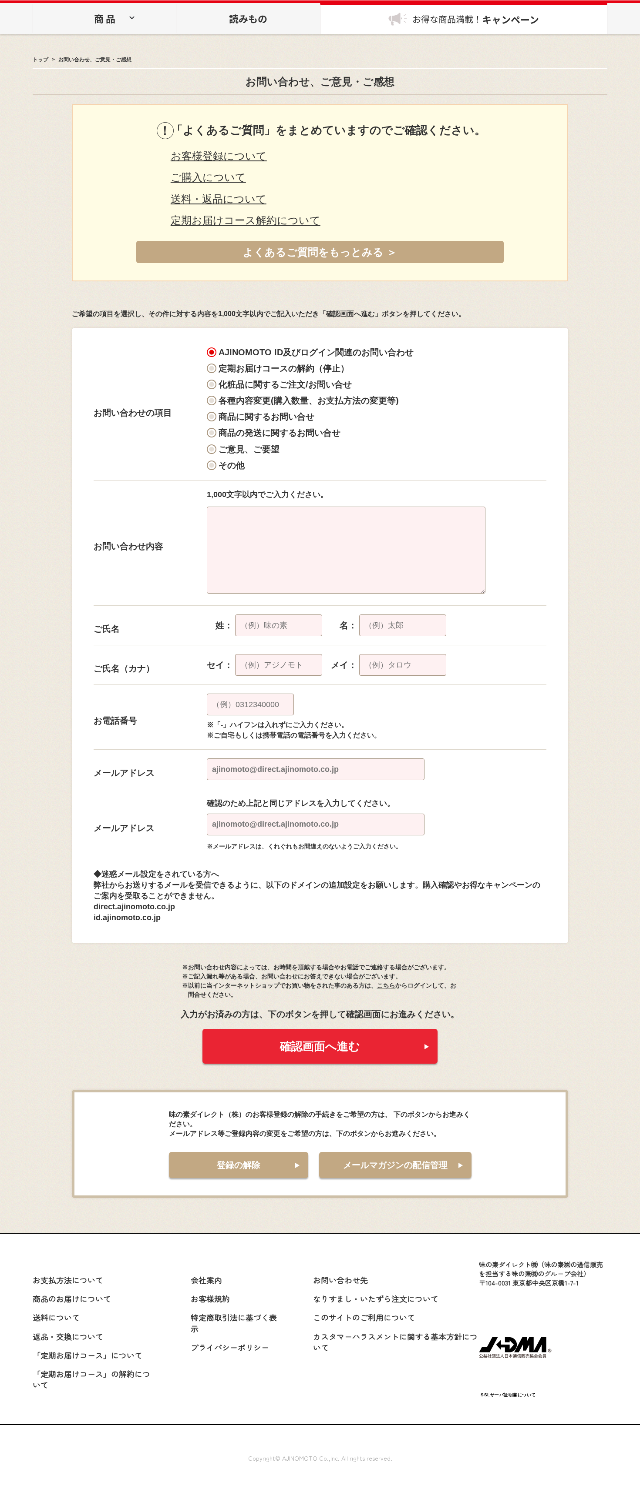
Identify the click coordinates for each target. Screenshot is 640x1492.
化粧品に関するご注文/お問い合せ (285, 384)
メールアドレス (124, 773)
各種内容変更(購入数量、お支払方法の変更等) (309, 400)
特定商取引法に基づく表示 (234, 1323)
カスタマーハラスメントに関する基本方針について (395, 1342)
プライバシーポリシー (230, 1347)
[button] (508, 1374)
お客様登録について (219, 156)
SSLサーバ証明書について (508, 1394)
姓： (224, 625)
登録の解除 (238, 1165)
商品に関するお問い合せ (266, 416)
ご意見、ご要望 (249, 449)
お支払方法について (68, 1279)
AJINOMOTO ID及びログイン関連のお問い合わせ (316, 352)
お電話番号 (115, 720)
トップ (40, 60)
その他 (232, 465)
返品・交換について (68, 1336)
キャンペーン (475, 19)
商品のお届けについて (72, 1298)
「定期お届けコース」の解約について (91, 1379)
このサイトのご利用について (364, 1317)
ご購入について (208, 177)
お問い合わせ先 (340, 1279)
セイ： (220, 665)
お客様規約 (210, 1298)
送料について (56, 1317)
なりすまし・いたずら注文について (375, 1298)
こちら (386, 985)
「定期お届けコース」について (87, 1355)
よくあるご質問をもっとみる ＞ (320, 252)
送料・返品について (218, 199)
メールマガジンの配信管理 (395, 1165)
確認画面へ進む (320, 1046)
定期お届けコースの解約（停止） (284, 368)
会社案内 (206, 1279)
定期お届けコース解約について (245, 220)
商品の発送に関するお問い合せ (279, 432)
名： (348, 625)
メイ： (344, 665)
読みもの (248, 18)
